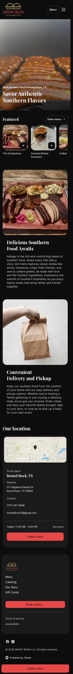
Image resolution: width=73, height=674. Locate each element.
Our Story (11, 587)
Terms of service (14, 618)
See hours (58, 526)
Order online (35, 536)
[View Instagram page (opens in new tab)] (13, 642)
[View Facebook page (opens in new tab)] (7, 642)
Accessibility (12, 623)
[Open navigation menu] (63, 9)
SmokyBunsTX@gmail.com (21, 513)
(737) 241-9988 (16, 506)
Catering (10, 582)
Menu (53, 9)
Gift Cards (12, 592)
